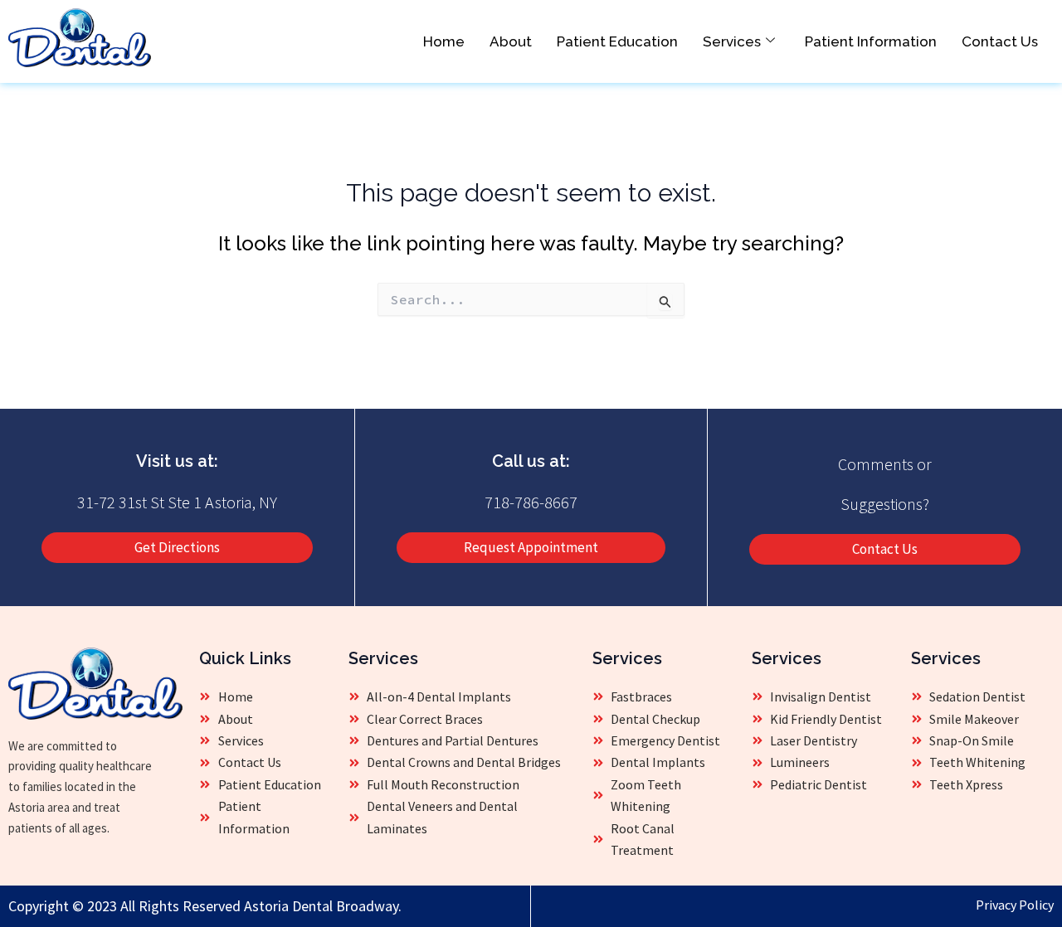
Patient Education (617, 41)
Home (444, 41)
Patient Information (871, 41)
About (511, 41)
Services (732, 41)
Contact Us (1000, 41)
